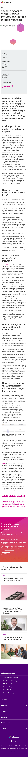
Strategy (4, 77)
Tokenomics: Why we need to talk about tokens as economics (13, 579)
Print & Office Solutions (9, 690)
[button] (2, 67)
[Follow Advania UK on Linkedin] (12, 741)
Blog (2, 7)
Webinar (5, 634)
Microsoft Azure (6, 265)
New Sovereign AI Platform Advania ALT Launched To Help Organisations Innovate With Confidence (13, 610)
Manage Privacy (14, 751)
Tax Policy (18, 748)
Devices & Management (9, 687)
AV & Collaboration (8, 684)
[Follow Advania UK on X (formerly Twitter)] (15, 741)
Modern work (5, 74)
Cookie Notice (3, 748)
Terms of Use (20, 546)
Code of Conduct (10, 745)
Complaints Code (24, 748)
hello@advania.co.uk (9, 550)
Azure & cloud (5, 76)
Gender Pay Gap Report (17, 745)
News (4, 605)
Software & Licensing (8, 693)
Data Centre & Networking (10, 681)
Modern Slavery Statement (11, 748)
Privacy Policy (4, 547)
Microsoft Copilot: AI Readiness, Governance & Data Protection (13, 638)
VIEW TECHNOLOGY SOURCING (10, 677)
